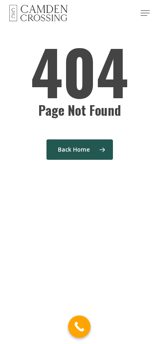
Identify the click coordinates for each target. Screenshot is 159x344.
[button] (145, 13)
